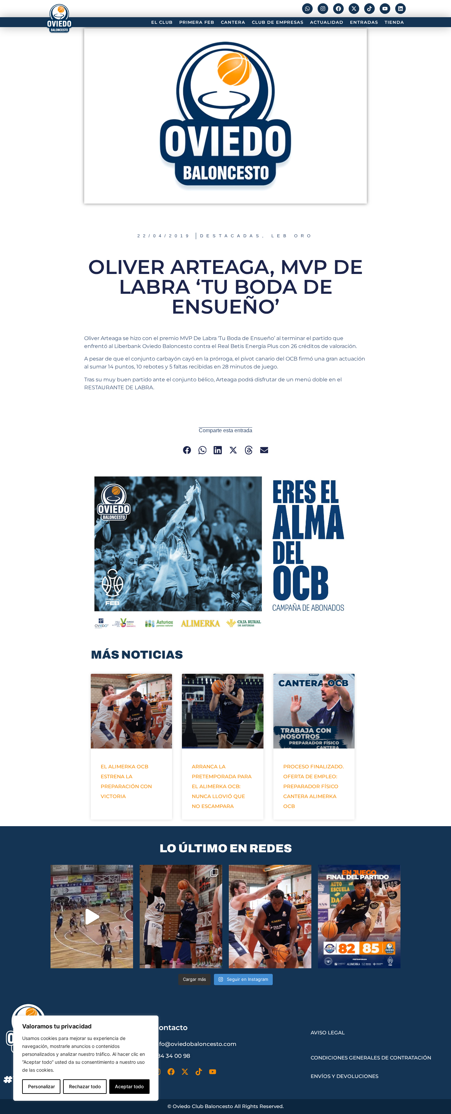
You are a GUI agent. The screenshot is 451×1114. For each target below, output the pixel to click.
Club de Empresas (277, 22)
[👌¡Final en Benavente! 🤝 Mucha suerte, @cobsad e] (359, 916)
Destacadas (231, 235)
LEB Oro (292, 235)
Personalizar (41, 1086)
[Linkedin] (400, 8)
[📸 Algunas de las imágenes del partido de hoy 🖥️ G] (181, 916)
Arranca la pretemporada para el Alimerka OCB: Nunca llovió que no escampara (222, 786)
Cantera (233, 22)
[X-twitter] (354, 8)
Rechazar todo (85, 1086)
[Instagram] (323, 8)
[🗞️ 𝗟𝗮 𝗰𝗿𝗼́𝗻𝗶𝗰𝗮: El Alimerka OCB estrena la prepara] (270, 916)
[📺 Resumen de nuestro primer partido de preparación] (92, 916)
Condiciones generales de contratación (371, 1058)
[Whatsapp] (307, 8)
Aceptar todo (129, 1086)
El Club (162, 22)
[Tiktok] (369, 8)
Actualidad (326, 22)
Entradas (364, 22)
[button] (187, 450)
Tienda (394, 22)
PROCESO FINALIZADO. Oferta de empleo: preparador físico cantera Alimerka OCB (313, 786)
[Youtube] (385, 8)
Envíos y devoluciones (344, 1076)
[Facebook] (338, 8)
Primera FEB (196, 22)
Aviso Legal (328, 1032)
